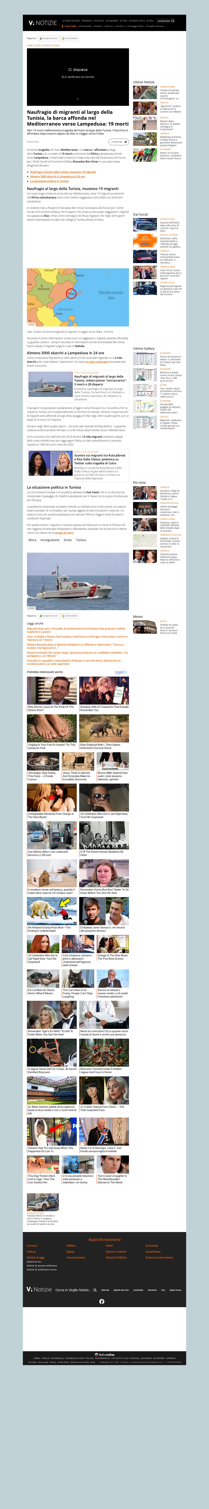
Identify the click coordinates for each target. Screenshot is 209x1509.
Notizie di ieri (34, 1261)
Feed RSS (105, 1290)
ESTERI (123, 21)
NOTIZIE (46, 23)
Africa (32, 540)
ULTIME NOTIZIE (71, 21)
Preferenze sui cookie (80, 1362)
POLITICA (99, 21)
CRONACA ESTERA (51, 45)
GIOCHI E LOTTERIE (169, 235)
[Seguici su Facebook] (101, 1303)
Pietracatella (85, 26)
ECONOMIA (112, 21)
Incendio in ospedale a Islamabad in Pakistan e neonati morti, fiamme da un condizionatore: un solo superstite (74, 662)
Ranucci (109, 26)
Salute (70, 1251)
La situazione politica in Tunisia (49, 181)
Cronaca (32, 1245)
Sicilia (68, 540)
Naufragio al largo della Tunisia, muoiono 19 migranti (63, 172)
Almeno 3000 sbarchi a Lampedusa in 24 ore (57, 176)
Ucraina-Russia (75, 1257)
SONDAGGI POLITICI (169, 503)
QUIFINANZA (146, 1358)
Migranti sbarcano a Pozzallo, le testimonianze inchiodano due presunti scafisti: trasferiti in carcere (76, 630)
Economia (152, 1245)
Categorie (138, 1290)
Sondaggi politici (136, 26)
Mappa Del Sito (121, 1290)
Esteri (109, 1245)
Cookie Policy (63, 1362)
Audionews (164, 20)
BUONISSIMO (159, 1358)
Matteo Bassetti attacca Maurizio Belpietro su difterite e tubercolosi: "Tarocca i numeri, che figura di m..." (75, 646)
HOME (30, 45)
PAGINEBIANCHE (102, 1358)
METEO (163, 621)
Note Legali (43, 1362)
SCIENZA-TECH (137, 21)
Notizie (43, 1289)
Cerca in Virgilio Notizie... (74, 1290)
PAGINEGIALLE (57, 1358)
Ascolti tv (120, 26)
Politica (70, 1245)
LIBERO (37, 1358)
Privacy (53, 1362)
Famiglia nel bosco (155, 26)
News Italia (175, 1290)
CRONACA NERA (167, 87)
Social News (153, 1251)
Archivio (152, 1290)
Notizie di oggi (35, 1257)
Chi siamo (32, 1362)
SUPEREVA (171, 1358)
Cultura (31, 1251)
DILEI (126, 1358)
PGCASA (90, 1358)
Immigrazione (49, 540)
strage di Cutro (64, 533)
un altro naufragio (97, 362)
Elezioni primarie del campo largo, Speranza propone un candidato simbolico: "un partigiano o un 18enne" (77, 654)
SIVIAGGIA (134, 1358)
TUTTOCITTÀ (117, 1358)
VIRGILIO (46, 1358)
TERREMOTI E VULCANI (170, 535)
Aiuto (92, 1362)
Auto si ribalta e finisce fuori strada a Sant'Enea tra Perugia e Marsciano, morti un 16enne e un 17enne (77, 638)
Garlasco (98, 26)
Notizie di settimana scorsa (41, 1269)
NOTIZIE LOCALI (167, 219)
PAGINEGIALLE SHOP (75, 1358)
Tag (163, 1290)
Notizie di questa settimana (42, 1265)
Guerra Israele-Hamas (159, 1257)
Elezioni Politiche (116, 1257)
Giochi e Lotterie (116, 1251)
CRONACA (86, 21)
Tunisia (81, 540)
